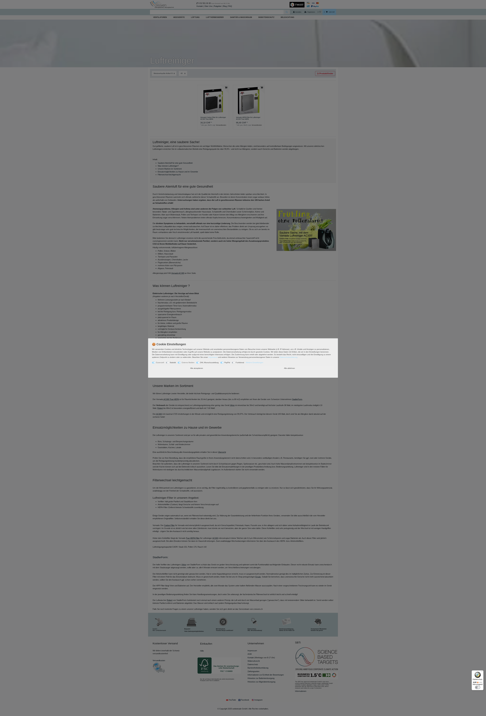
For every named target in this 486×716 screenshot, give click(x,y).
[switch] (477, 687)
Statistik (173, 362)
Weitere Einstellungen (254, 362)
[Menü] (481, 671)
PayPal (227, 362)
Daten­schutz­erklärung (288, 357)
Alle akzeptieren (196, 368)
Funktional (240, 362)
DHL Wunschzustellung (209, 362)
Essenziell (160, 362)
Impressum (212, 357)
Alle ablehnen (289, 368)
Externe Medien (188, 362)
